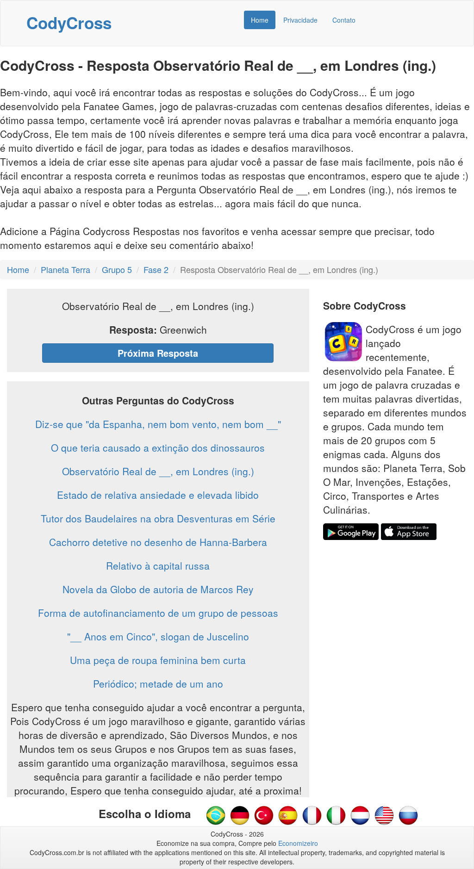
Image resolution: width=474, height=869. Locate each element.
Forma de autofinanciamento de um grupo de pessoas (158, 613)
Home (259, 20)
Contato (344, 20)
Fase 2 (155, 269)
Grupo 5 (117, 269)
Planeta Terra (65, 269)
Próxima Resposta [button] (158, 353)
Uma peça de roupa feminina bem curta (158, 660)
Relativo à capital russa (158, 565)
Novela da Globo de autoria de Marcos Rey (158, 589)
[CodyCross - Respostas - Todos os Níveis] (216, 814)
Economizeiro (298, 843)
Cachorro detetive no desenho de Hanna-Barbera (158, 542)
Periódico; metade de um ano (158, 683)
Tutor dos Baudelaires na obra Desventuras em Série (158, 518)
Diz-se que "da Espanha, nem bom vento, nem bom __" (158, 424)
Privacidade (300, 20)
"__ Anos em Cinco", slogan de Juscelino (158, 636)
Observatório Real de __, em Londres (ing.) (158, 471)
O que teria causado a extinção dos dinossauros (158, 447)
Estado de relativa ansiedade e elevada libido (158, 495)
